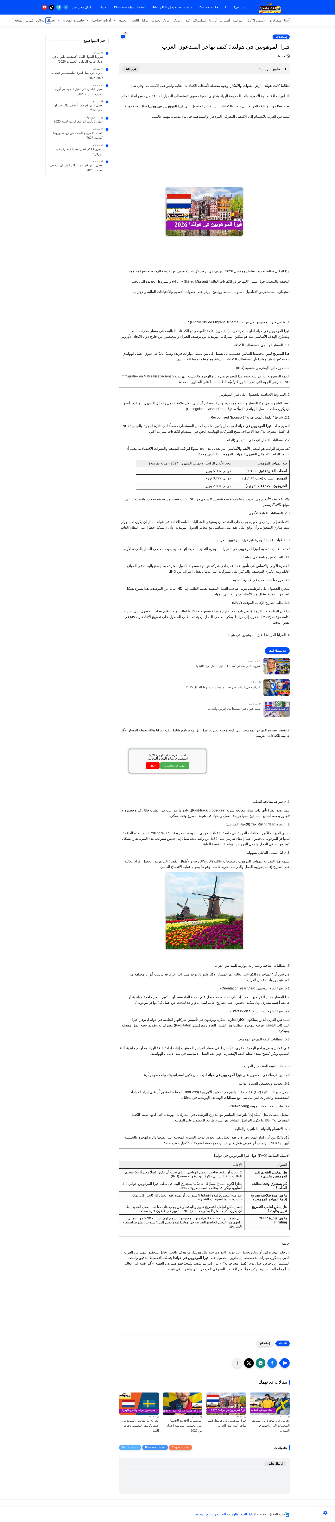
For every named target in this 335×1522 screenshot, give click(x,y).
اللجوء (134, 20)
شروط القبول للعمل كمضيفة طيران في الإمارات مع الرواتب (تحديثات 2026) (77, 59)
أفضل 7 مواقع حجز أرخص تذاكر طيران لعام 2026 (78, 108)
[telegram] (58, 7)
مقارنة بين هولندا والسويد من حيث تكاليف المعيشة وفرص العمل (140, 1425)
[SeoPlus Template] (287, 1514)
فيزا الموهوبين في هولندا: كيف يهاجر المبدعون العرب (227, 1423)
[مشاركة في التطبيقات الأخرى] (237, 1363)
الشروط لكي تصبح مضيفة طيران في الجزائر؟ (79, 151)
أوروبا (213, 20)
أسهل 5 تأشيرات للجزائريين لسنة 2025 (78, 121)
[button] (272, 1363)
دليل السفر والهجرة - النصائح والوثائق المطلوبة (223, 1514)
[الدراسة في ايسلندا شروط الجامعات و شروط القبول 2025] (276, 687)
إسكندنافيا (199, 20)
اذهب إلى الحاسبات (174, 765)
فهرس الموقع (24, 20)
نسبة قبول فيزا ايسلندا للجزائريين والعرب (234, 708)
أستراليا (225, 20)
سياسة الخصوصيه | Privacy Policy (172, 7)
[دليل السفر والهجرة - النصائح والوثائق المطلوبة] (270, 7)
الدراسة (238, 20)
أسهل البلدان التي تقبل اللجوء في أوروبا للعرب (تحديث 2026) (78, 91)
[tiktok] (51, 7)
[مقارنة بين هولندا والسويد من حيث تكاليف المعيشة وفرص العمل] (139, 1404)
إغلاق (153, 765)
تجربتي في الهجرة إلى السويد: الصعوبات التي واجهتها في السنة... (271, 1425)
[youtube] (44, 7)
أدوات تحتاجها (101, 20)
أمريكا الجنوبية (161, 20)
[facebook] (66, 7)
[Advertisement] (204, 158)
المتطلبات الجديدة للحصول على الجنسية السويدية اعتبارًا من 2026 (184, 1425)
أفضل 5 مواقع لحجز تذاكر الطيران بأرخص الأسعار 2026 (76, 168)
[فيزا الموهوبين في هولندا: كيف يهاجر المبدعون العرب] (226, 1404)
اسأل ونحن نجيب (81, 7)
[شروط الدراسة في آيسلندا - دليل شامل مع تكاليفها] (276, 666)
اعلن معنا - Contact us (212, 7)
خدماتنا (102, 7)
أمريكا (178, 20)
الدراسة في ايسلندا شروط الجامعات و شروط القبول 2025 (223, 687)
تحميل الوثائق (45, 20)
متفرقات (275, 20)
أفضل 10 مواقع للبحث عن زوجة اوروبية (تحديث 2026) (78, 135)
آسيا (287, 20)
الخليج (123, 20)
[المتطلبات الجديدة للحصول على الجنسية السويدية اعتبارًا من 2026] (182, 1404)
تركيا (145, 20)
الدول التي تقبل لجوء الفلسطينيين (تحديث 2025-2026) (77, 75)
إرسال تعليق (275, 1463)
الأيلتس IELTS (256, 20)
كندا (187, 20)
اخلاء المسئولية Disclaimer (129, 7)
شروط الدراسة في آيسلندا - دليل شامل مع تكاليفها (228, 666)
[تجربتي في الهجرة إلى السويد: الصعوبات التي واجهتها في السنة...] (270, 1404)
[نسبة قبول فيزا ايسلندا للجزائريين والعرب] (276, 709)
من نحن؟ (239, 7)
